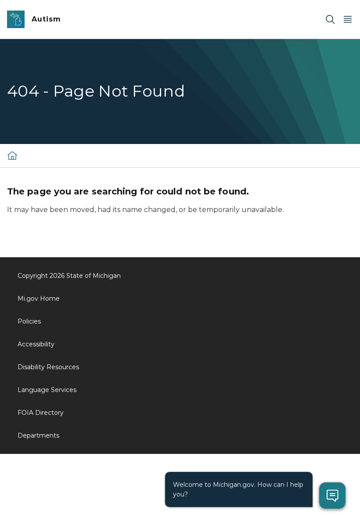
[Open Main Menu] (347, 19)
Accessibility (36, 344)
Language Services (47, 390)
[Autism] (12, 155)
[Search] (330, 19)
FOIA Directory (41, 413)
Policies (29, 321)
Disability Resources (48, 367)
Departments (38, 435)
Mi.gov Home (39, 298)
